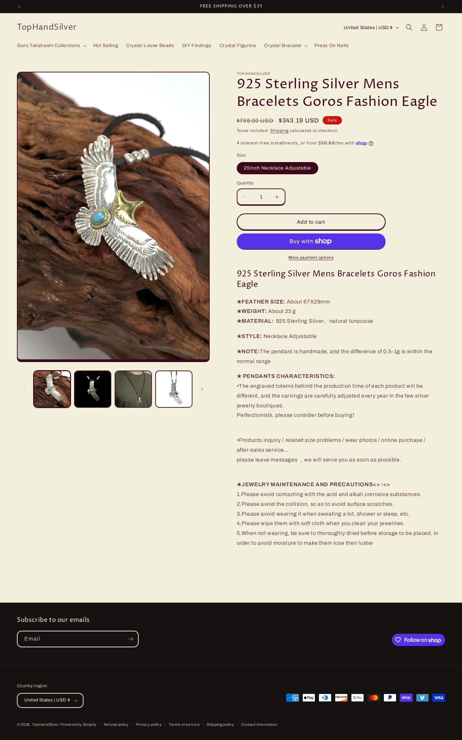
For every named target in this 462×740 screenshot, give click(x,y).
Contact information (259, 724)
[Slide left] (24, 389)
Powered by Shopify (78, 724)
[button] (51, 46)
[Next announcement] (442, 6)
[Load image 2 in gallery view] (92, 389)
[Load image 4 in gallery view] (173, 389)
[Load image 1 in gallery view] (52, 389)
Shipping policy (220, 724)
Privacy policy (149, 724)
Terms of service (184, 724)
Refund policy (116, 724)
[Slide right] (202, 389)
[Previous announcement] (19, 6)
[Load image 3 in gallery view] (133, 389)
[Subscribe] (130, 639)
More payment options (310, 257)
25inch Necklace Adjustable (277, 168)
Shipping (279, 130)
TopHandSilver (45, 724)
